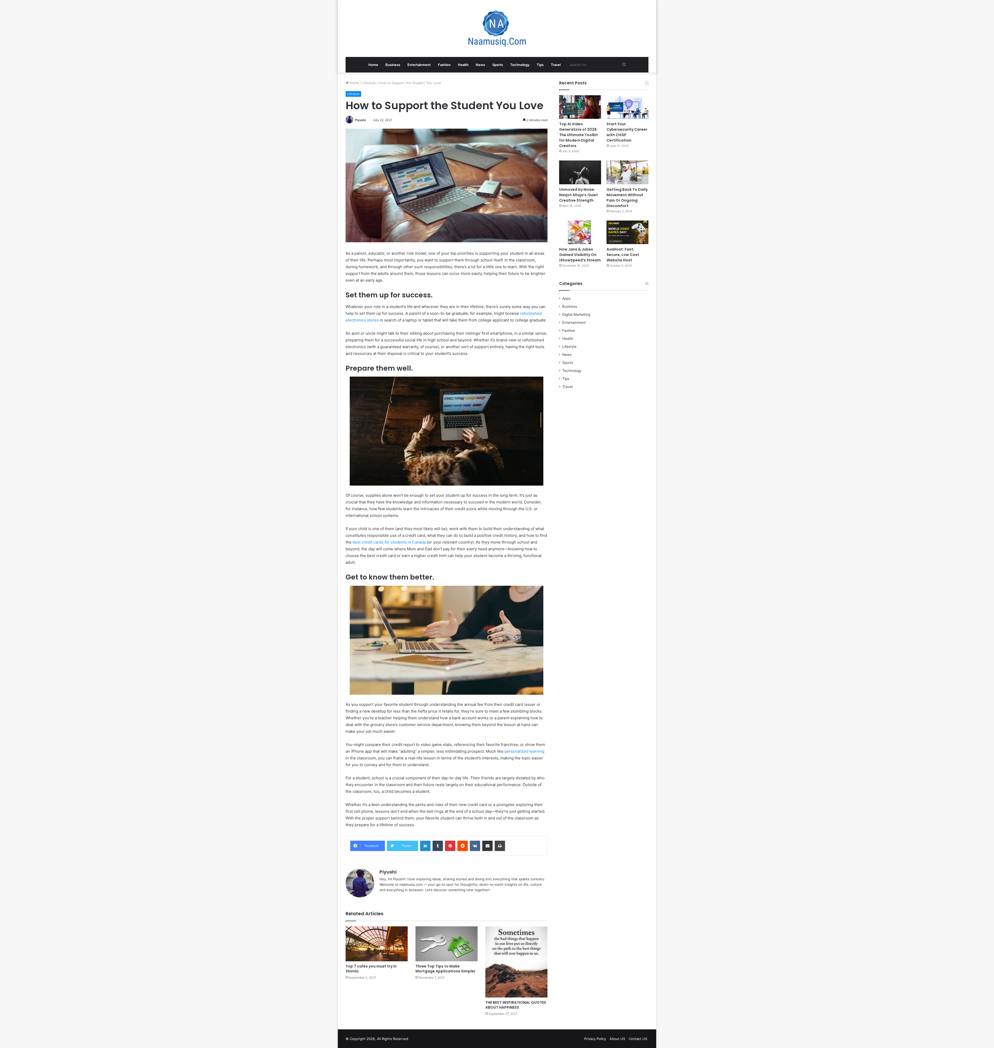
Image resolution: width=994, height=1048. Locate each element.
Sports (497, 65)
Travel (556, 65)
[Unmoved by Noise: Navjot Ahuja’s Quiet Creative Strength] (580, 172)
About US (617, 1039)
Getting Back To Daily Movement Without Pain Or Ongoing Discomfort (627, 197)
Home (373, 65)
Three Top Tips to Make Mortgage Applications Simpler (445, 969)
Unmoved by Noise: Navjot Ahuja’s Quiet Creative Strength (578, 195)
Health (463, 65)
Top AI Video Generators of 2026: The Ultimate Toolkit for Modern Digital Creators (578, 134)
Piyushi (360, 120)
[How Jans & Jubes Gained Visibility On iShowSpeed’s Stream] (580, 232)
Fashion (444, 65)
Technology (519, 65)
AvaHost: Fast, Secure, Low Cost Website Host (622, 255)
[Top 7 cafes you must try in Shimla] (377, 943)
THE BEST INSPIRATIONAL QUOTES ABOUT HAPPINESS (515, 1005)
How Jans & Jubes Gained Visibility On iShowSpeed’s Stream (580, 255)
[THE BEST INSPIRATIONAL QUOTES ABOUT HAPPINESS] (516, 962)
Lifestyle (369, 83)
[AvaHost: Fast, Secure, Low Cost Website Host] (627, 232)
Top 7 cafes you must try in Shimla (371, 969)
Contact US (638, 1039)
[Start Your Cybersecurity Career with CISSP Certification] (627, 107)
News (480, 65)
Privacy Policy (595, 1039)
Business (392, 65)
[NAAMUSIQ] (497, 28)
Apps (566, 298)
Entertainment (419, 65)
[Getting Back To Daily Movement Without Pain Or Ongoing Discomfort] (627, 172)
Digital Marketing (576, 314)
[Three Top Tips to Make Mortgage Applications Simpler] (446, 943)
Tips (540, 65)
